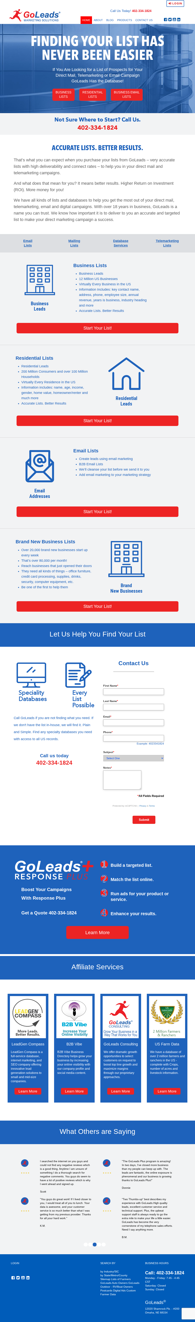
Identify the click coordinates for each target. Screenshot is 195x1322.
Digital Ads (119, 1290)
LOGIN (15, 1263)
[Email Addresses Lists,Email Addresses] (40, 466)
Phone (108, 732)
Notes (107, 767)
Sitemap (105, 1279)
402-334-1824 (141, 11)
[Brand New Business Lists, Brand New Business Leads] (126, 559)
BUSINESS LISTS (63, 94)
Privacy (142, 806)
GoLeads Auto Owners (114, 1282)
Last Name (110, 701)
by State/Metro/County (113, 1275)
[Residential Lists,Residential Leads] (126, 373)
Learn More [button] (27, 1091)
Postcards (106, 1290)
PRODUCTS (124, 20)
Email (107, 716)
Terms (152, 806)
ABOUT (98, 20)
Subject (108, 752)
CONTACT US (144, 20)
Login (176, 3)
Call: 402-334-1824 (164, 1272)
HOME (86, 20)
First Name (110, 685)
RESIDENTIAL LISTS (92, 94)
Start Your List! (97, 328)
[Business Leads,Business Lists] (40, 280)
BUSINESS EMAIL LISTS (127, 94)
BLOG (110, 20)
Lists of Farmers (121, 1279)
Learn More (97, 932)
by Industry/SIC (109, 1271)
